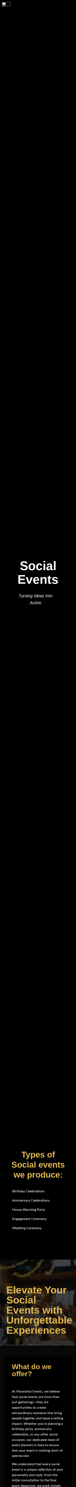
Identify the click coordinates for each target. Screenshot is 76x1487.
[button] (64, 12)
